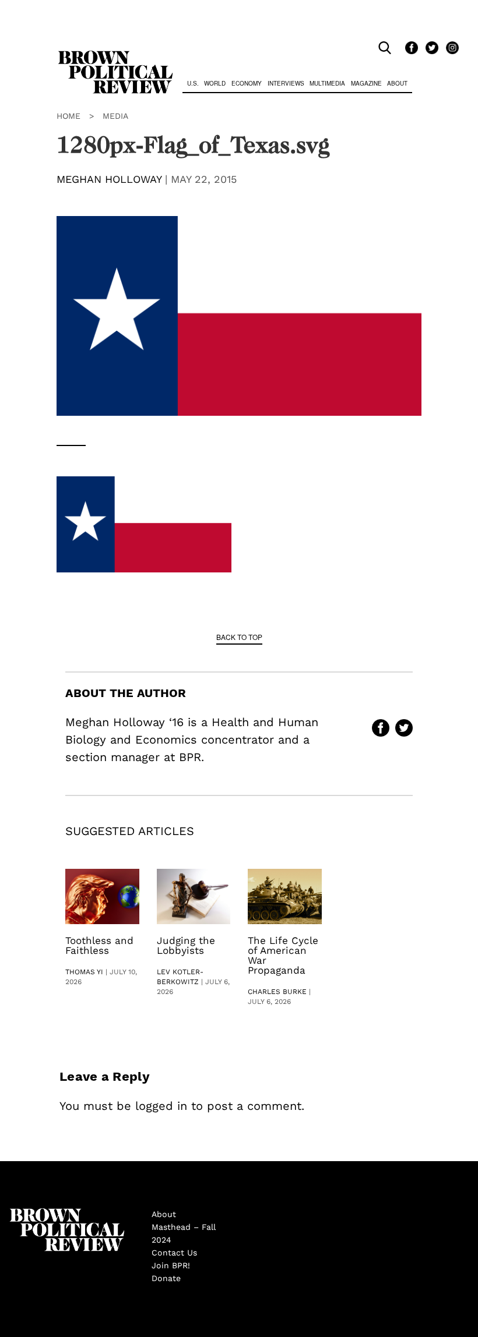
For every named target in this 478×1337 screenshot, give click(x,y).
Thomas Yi (84, 972)
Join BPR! (171, 1265)
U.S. (193, 83)
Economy (246, 83)
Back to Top (239, 637)
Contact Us (174, 1252)
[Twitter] (430, 48)
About (397, 83)
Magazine (366, 83)
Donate (166, 1278)
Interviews (286, 83)
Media (115, 116)
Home (68, 116)
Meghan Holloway (109, 179)
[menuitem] (193, 84)
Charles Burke (277, 992)
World (215, 83)
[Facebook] (409, 48)
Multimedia (327, 83)
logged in (161, 1106)
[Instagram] (449, 48)
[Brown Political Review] (115, 55)
